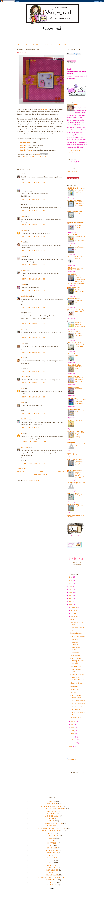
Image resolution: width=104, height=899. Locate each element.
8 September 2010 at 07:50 (33, 352)
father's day (51, 836)
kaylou (23, 216)
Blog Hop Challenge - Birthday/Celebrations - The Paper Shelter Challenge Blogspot (76, 279)
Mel (22, 188)
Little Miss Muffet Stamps (52, 808)
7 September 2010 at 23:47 (33, 338)
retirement (52, 870)
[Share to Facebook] (46, 154)
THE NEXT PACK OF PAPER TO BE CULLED (80, 204)
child (51, 821)
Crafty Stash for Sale (49, 45)
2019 (71, 577)
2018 (71, 580)
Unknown (24, 230)
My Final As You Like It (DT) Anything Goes (80, 238)
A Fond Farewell (79, 422)
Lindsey (23, 270)
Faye (22, 242)
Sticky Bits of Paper (74, 459)
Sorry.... (72, 619)
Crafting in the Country (76, 310)
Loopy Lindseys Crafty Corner (76, 516)
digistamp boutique (51, 831)
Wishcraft (80, 104)
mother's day (51, 865)
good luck (52, 848)
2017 (71, 583)
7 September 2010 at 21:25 (33, 265)
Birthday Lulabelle (76, 633)
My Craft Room (64, 45)
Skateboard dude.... (76, 683)
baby (51, 818)
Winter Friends (79, 311)
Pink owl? (21, 52)
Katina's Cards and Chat (76, 482)
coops (22, 357)
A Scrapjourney (73, 246)
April (73, 734)
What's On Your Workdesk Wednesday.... (75, 650)
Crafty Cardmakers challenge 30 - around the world (77, 661)
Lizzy (22, 329)
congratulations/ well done (52, 828)
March (73, 737)
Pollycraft (52, 811)
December (74, 607)
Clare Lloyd (24, 419)
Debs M (23, 284)
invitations (52, 858)
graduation (52, 850)
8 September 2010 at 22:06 (33, 413)
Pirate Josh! (74, 686)
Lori (22, 174)
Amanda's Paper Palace (76, 431)
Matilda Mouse (75, 689)
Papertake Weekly (25, 143)
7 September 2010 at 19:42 (33, 182)
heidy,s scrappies (73, 387)
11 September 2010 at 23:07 (33, 463)
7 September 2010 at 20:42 (33, 225)
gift (52, 845)
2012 (71, 598)
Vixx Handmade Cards (76, 343)
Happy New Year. (73, 455)
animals (26, 156)
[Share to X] (44, 154)
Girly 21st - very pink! (77, 674)
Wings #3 (77, 355)
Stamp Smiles (72, 398)
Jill (22, 433)
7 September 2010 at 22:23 (33, 290)
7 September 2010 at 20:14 (33, 211)
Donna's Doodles (74, 409)
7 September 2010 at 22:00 (33, 279)
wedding (51, 885)
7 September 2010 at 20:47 (33, 236)
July (72, 724)
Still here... (78, 258)
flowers (51, 840)
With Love (78, 484)
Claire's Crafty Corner (75, 420)
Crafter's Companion (51, 806)
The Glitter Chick (74, 332)
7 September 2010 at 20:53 (33, 251)
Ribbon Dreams (73, 354)
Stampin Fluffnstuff (74, 257)
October (73, 613)
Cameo (52, 801)
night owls (44, 109)
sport (52, 872)
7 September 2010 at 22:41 (33, 307)
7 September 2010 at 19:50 (33, 199)
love (51, 860)
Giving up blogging (74, 269)
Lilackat (71, 453)
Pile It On (23, 147)
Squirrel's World (73, 235)
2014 (71, 592)
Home (20, 45)
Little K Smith (25, 296)
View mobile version (40, 474)
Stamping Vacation (26, 150)
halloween (52, 853)
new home (52, 867)
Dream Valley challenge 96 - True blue (79, 463)
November (74, 610)
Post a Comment (22, 468)
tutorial (52, 882)
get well (51, 843)
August (73, 721)
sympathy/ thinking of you (51, 877)
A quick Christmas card (77, 636)
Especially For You (74, 365)
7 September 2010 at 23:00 (33, 324)
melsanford (24, 376)
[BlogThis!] (42, 154)
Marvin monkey (75, 655)
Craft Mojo (51, 804)
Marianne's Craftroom (75, 268)
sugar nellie (51, 875)
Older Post (61, 472)
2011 (71, 601)
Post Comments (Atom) (33, 480)
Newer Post (20, 472)
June (72, 727)
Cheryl (23, 343)
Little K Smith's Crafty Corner (76, 223)
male (51, 863)
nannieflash (72, 274)
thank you (51, 880)
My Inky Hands (73, 493)
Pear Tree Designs (25, 145)
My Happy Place (74, 287)
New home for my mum (78, 704)
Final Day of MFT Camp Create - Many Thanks (80, 401)
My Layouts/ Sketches (32, 45)
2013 (71, 595)
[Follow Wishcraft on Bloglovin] (74, 54)
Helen (22, 402)
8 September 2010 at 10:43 (33, 383)
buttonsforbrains (74, 299)
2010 (71, 605)
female (33, 156)
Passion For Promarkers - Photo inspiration (80, 324)
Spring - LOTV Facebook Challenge (79, 434)
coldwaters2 (24, 447)
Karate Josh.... (74, 639)
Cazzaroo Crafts (73, 504)
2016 (71, 586)
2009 (71, 747)
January (73, 743)
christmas (51, 826)
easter (51, 833)
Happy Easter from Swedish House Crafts (79, 379)
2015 (71, 589)
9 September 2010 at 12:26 (33, 428)
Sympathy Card (79, 411)
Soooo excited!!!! (75, 717)
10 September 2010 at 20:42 (33, 442)
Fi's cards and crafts (75, 211)
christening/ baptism (52, 823)
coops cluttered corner (75, 321)
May (72, 730)
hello (52, 855)
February (74, 740)
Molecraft (71, 442)
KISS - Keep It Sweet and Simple (76, 188)
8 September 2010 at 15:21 (33, 397)
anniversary (51, 816)
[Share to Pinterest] (47, 154)
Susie (22, 256)
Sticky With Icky (74, 376)
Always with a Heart (75, 200)
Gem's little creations (75, 470)
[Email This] (41, 154)
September (74, 616)
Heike (22, 388)
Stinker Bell (78, 388)
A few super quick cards (77, 700)
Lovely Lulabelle (75, 666)
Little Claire (42, 156)
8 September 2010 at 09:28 (33, 371)
